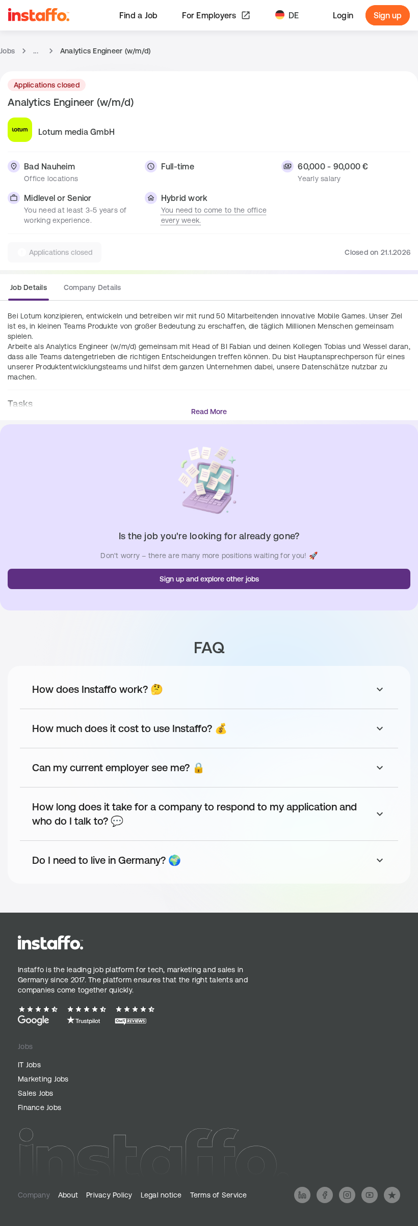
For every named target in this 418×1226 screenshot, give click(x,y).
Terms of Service (218, 1195)
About (68, 1195)
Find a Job (138, 15)
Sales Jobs (36, 1093)
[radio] (28, 290)
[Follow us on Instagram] (347, 1195)
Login (343, 15)
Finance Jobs (39, 1107)
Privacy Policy (109, 1195)
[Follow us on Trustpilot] (392, 1195)
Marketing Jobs (43, 1079)
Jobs (7, 51)
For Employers (209, 15)
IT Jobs (29, 1065)
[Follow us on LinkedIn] (302, 1195)
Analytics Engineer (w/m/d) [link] (105, 51)
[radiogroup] (65, 291)
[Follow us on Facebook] (325, 1195)
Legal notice (161, 1195)
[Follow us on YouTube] (369, 1195)
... (35, 51)
